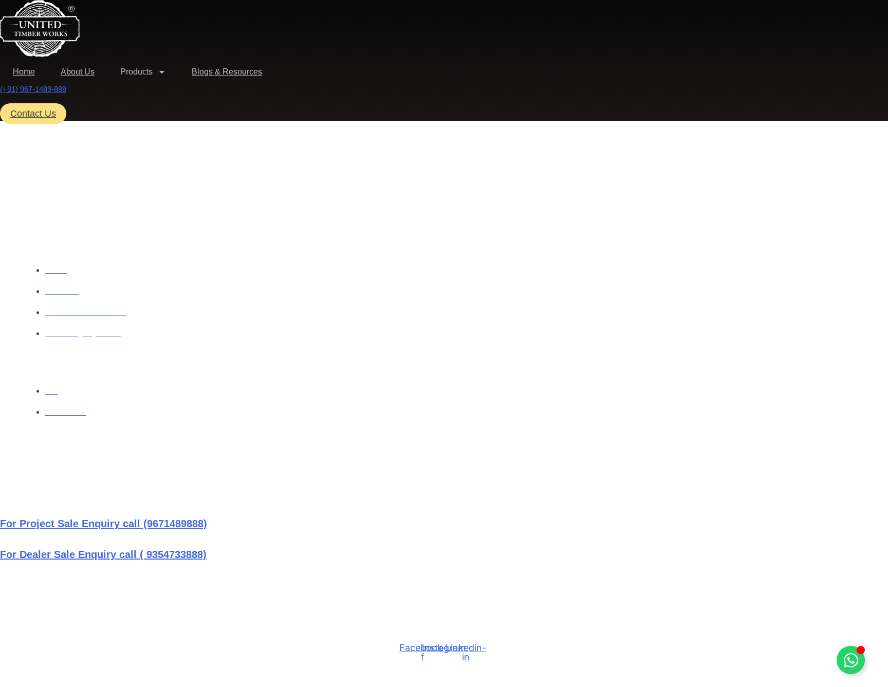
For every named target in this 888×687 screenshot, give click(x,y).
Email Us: (22, 590)
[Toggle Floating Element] (851, 660)
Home (24, 71)
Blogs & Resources (227, 71)
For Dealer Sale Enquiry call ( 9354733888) (103, 554)
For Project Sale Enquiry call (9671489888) (103, 523)
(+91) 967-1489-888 (33, 89)
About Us (78, 71)
